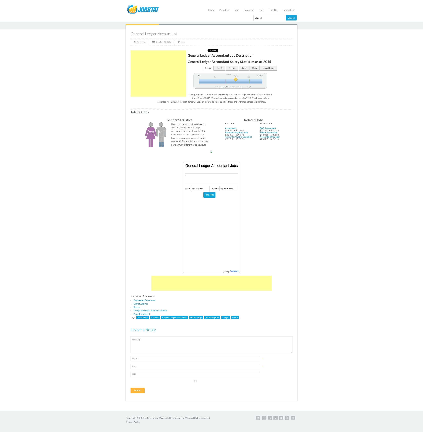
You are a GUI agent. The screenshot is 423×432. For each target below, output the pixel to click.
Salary (208, 68)
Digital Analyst (141, 303)
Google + (275, 418)
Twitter (258, 418)
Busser (137, 307)
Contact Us (288, 9)
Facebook (264, 418)
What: (187, 188)
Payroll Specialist (142, 314)
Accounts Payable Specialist (238, 137)
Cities (254, 68)
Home (211, 9)
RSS (270, 418)
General (155, 317)
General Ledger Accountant (154, 33)
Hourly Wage (196, 317)
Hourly (220, 68)
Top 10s (273, 9)
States (244, 68)
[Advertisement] (158, 73)
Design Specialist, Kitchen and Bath (150, 310)
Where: (215, 188)
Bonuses (232, 68)
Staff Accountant (268, 128)
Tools (261, 9)
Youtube (287, 418)
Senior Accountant (269, 132)
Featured (248, 9)
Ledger (225, 317)
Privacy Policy (133, 422)
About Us (224, 9)
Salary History (268, 68)
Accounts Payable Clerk (236, 132)
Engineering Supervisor (144, 300)
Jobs (236, 9)
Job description (212, 317)
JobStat (143, 42)
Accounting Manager (270, 137)
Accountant (230, 128)
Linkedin (293, 418)
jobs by (227, 271)
